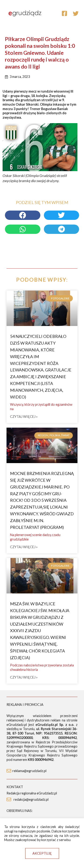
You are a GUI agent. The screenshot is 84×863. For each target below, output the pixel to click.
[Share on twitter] (61, 215)
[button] (42, 853)
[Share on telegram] (61, 229)
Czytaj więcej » (24, 416)
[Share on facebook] (22, 215)
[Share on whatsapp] (22, 229)
